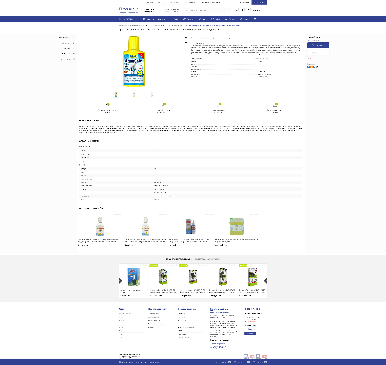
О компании (149, 2)
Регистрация (244, 2)
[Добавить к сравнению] (186, 42)
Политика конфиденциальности (129, 356)
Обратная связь (127, 362)
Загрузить (261, 74)
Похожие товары (65, 59)
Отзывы (180, 330)
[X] (317, 67)
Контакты (250, 333)
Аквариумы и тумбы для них (127, 313)
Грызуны (121, 330)
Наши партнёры (182, 334)
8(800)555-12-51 (141, 362)
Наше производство (190, 2)
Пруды (121, 337)
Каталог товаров (129, 19)
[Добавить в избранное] (186, 38)
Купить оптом (174, 2)
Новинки (150, 327)
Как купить (161, 2)
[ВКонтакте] (308, 67)
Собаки (121, 327)
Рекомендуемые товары (155, 324)
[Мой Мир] (314, 67)
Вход (237, 2)
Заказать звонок (259, 2)
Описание (67, 48)
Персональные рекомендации (179, 259)
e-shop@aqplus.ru (217, 344)
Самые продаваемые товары (207, 259)
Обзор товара (66, 43)
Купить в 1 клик (319, 53)
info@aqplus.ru (250, 329)
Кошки (121, 324)
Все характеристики (261, 58)
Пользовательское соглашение (129, 355)
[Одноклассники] (311, 67)
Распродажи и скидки (154, 320)
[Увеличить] (134, 61)
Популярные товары (154, 317)
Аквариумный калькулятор (211, 2)
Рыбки (121, 317)
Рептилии (121, 320)
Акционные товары (154, 313)
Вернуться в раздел (64, 37)
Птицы (121, 334)
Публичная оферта (125, 358)
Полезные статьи (183, 337)
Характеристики (65, 53)
